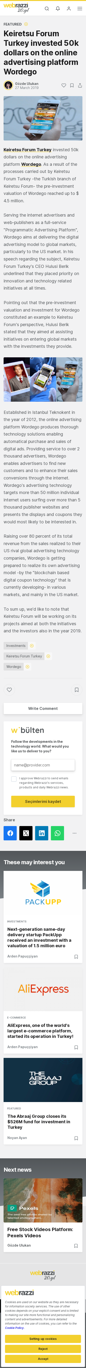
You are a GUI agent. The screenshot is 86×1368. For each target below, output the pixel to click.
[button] (43, 379)
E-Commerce (16, 1017)
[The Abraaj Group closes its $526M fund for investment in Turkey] (43, 1080)
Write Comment (43, 708)
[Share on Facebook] (11, 833)
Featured (13, 24)
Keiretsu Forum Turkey (28, 149)
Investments (16, 646)
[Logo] (16, 7)
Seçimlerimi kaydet (43, 801)
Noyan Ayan (17, 1138)
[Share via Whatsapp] (59, 833)
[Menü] (79, 9)
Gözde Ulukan (19, 1245)
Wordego (13, 667)
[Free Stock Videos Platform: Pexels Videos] (43, 1200)
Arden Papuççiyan (22, 956)
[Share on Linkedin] (43, 833)
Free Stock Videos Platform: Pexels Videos (40, 1232)
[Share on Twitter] (27, 833)
